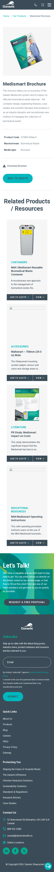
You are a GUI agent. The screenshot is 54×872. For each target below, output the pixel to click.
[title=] (8, 4)
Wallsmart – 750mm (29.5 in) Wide (26, 353)
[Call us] (36, 5)
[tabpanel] (27, 51)
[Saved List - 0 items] (43, 5)
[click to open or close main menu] (49, 4)
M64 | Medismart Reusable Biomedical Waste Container (27, 271)
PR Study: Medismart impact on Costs (23, 434)
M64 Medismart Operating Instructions (26, 518)
